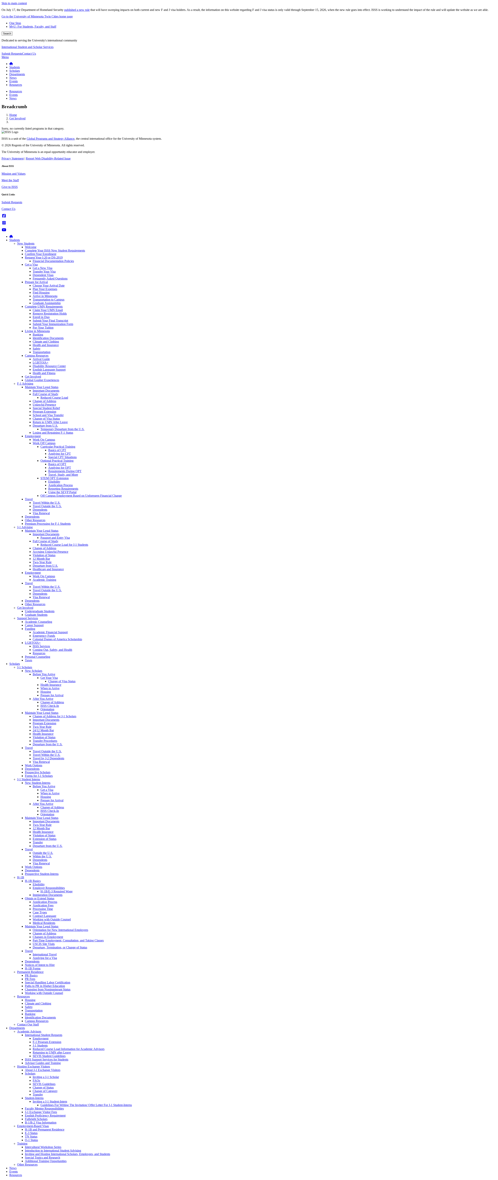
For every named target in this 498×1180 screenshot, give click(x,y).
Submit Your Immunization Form (53, 324)
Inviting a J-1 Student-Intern (50, 1101)
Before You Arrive (44, 674)
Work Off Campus (44, 443)
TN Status (31, 1136)
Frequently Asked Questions (50, 278)
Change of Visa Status (46, 418)
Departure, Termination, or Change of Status (60, 947)
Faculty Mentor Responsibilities (44, 1108)
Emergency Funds (44, 635)
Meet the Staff (10, 180)
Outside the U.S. (43, 853)
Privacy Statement (13, 158)
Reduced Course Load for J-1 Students (64, 544)
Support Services (27, 618)
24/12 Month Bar (43, 730)
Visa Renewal (41, 513)
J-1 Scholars (24, 667)
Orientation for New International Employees (60, 930)
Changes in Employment (48, 937)
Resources (39, 653)
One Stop (15, 23)
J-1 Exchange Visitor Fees (41, 1112)
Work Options (33, 765)
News (13, 1168)
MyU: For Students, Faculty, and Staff (32, 26)
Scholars (14, 663)
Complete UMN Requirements (44, 306)
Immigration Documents (47, 895)
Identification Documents (48, 338)
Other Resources (35, 520)
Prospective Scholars (37, 772)
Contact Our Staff (28, 1024)
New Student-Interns (37, 782)
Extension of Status (44, 838)
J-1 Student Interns (28, 779)
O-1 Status (31, 1140)
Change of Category (45, 1091)
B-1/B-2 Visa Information (40, 1122)
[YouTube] (4, 230)
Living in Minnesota (37, 331)
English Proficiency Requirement (45, 1115)
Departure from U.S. (45, 425)
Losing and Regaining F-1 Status (53, 432)
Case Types (40, 912)
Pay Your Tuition (43, 327)
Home (13, 115)
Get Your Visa (49, 677)
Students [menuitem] (14, 67)
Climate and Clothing (46, 341)
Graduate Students (36, 614)
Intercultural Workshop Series (43, 1147)
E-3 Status (31, 1133)
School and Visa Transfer (48, 415)
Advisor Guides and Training (43, 1063)
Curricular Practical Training (57, 446)
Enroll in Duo (41, 317)
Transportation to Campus (48, 299)
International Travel (45, 954)
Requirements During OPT (65, 471)
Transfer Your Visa (44, 271)
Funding (30, 628)
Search (7, 33)
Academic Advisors (29, 1031)
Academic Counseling (38, 621)
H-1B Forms (32, 968)
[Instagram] (4, 223)
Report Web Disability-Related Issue (48, 158)
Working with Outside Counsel (52, 919)
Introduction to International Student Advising (53, 1150)
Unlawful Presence (44, 404)
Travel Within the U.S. (46, 502)
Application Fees (43, 905)
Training (22, 1143)
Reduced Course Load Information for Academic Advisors (68, 1049)
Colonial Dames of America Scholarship (57, 639)
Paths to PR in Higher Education (45, 986)
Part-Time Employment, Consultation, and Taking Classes (68, 940)
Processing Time (43, 909)
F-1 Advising (25, 383)
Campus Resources (36, 355)
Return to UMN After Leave (50, 422)
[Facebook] (4, 216)
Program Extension (44, 411)
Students (14, 240)
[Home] (11, 236)
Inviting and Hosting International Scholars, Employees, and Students (67, 1154)
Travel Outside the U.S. (47, 506)
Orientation (47, 709)
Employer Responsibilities (49, 888)
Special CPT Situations (62, 457)
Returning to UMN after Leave (52, 1052)
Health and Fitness (44, 373)
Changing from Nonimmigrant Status (47, 989)
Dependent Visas (43, 275)
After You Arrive (43, 698)
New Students (25, 243)
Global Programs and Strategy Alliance (51, 138)
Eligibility (54, 481)
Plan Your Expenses (45, 289)
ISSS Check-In (49, 705)
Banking (38, 334)
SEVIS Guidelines (44, 1084)
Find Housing (41, 292)
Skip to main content (14, 3)
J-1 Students (40, 1045)
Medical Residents (44, 923)
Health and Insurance (46, 345)
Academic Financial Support (50, 632)
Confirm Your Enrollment (40, 254)
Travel (29, 499)
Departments (17, 1028)
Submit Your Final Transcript (50, 320)
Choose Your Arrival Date (49, 285)
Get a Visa (31, 264)
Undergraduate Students (39, 611)
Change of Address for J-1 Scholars (54, 716)
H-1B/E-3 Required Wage (56, 891)
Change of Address (44, 401)
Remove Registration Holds (50, 313)
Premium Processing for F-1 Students (48, 523)
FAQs (36, 1080)
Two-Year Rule (42, 562)
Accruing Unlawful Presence (50, 551)
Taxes (28, 660)
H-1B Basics (33, 881)
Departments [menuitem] (17, 74)
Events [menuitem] (13, 81)
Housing (45, 691)
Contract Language (44, 916)
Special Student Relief (46, 408)
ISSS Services (41, 646)
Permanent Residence (30, 972)
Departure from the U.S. (47, 744)
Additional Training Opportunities (46, 1161)
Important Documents (46, 390)
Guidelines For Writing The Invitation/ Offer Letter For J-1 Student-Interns (86, 1105)
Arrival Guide (41, 359)
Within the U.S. (42, 856)
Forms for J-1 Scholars (39, 775)
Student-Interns (34, 1098)
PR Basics (31, 975)
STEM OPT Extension (54, 478)
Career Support (34, 625)
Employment (33, 436)
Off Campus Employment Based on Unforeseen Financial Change (81, 495)
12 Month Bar (41, 558)
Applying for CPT (59, 453)
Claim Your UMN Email (48, 310)
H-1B (20, 877)
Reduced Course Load (54, 397)
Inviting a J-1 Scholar (46, 1077)
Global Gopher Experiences (42, 380)
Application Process (60, 485)
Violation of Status (44, 555)
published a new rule (77, 9)
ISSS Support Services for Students (46, 1059)
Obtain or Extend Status (39, 898)
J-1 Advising (25, 527)
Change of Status (43, 1087)
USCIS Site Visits (44, 944)
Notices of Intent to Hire (40, 965)
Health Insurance (50, 684)
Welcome (30, 247)
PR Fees (30, 979)
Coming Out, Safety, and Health (52, 649)
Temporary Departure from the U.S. (62, 429)
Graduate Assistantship (47, 303)
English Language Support (49, 369)
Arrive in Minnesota (45, 296)
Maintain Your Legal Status (41, 387)
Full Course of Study (45, 394)
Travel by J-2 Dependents (48, 758)
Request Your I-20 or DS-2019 (44, 257)
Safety (36, 348)
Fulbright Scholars (36, 1119)
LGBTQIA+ (40, 362)
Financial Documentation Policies (53, 261)
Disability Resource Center (49, 366)
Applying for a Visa (45, 958)
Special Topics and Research (42, 1157)
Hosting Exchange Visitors (33, 1066)
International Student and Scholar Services (27, 47)
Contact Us (29, 53)
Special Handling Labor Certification (47, 982)
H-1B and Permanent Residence (44, 1129)
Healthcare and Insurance (48, 569)
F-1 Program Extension (47, 1042)
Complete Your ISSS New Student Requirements (55, 250)
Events (13, 1171)
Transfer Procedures (45, 740)
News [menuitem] (13, 77)
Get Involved (17, 118)
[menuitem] (11, 63)
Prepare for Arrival (36, 282)
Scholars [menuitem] (14, 70)
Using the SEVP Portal (62, 492)
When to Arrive (50, 688)
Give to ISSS (10, 187)
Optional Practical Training (57, 460)
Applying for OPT (59, 467)
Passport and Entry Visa (55, 537)
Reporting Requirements (63, 488)
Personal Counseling (37, 656)
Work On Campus (44, 439)
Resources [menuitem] (15, 84)
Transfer (38, 842)
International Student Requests (43, 1035)
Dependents (40, 509)
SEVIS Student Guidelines (49, 1056)
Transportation (41, 352)
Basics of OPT (57, 464)
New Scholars (33, 670)
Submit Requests (12, 53)
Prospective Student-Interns (42, 874)
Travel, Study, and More (63, 474)
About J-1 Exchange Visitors (42, 1070)
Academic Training (44, 579)
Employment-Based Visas (33, 1126)
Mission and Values (13, 173)
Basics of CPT (57, 450)
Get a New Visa (42, 268)
